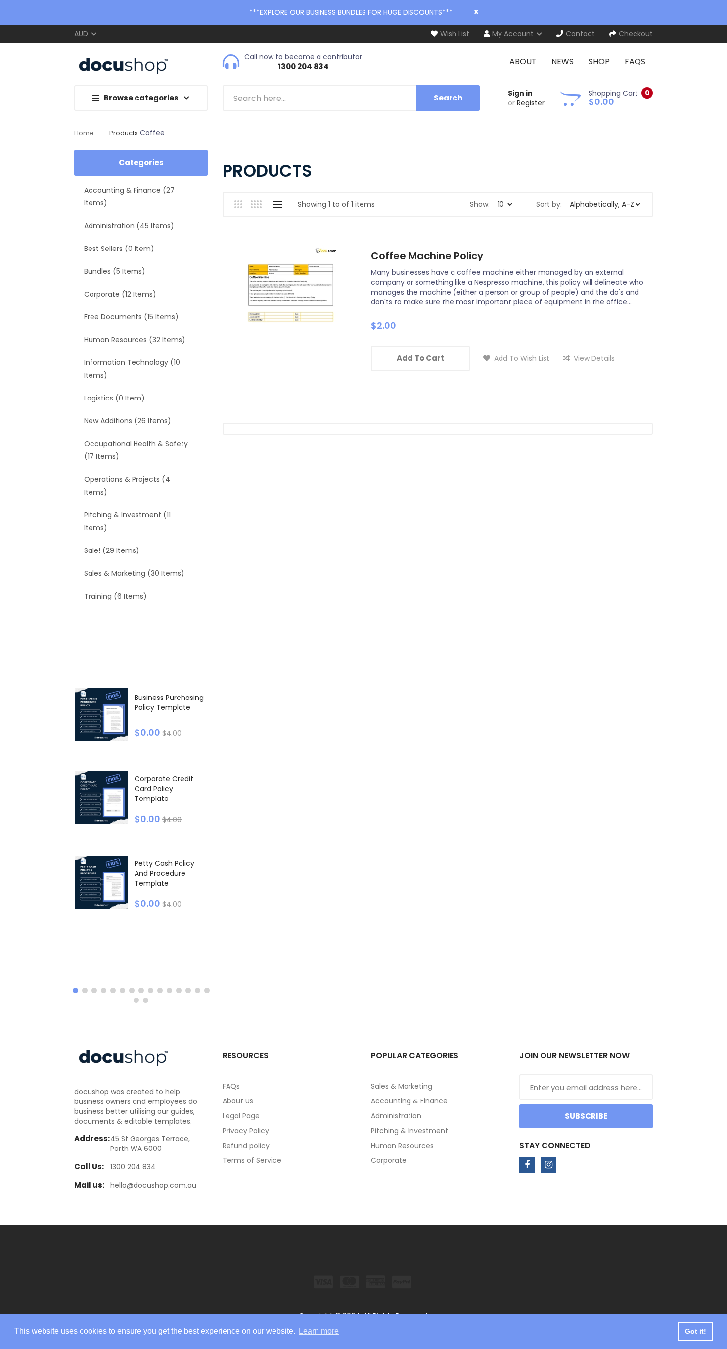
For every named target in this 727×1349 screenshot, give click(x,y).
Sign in (520, 93)
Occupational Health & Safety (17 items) (136, 450)
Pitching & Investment (409, 1131)
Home (84, 133)
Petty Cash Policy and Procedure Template (164, 873)
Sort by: (549, 204)
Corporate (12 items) (120, 294)
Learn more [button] (319, 1331)
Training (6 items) (115, 596)
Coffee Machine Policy (427, 256)
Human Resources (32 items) (134, 340)
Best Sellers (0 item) (119, 248)
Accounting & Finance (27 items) (129, 196)
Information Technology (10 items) (132, 368)
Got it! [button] (695, 1331)
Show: (480, 204)
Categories (141, 162)
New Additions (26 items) (127, 421)
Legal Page (241, 1116)
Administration (396, 1116)
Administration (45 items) (129, 226)
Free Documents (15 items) (131, 317)
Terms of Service (252, 1160)
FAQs (231, 1086)
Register (531, 103)
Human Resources (402, 1145)
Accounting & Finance (409, 1101)
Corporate (389, 1160)
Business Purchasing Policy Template (169, 702)
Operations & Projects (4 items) (127, 485)
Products (123, 133)
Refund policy (246, 1145)
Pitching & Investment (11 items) (127, 521)
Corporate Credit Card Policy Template (164, 788)
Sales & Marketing (401, 1086)
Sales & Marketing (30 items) (134, 573)
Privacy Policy (246, 1131)
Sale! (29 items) (111, 550)
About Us (238, 1101)
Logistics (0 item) (114, 398)
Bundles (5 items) (114, 271)
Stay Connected (555, 1145)
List (277, 204)
